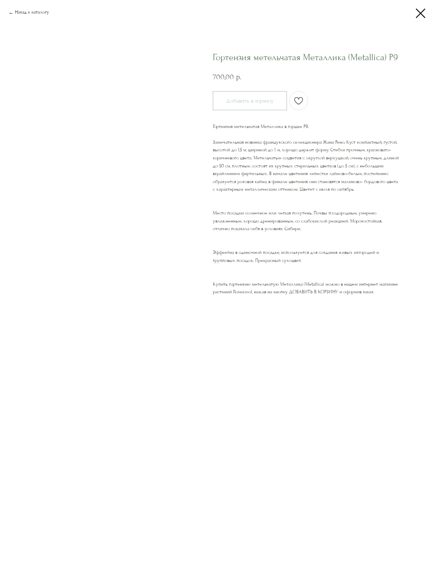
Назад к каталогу (32, 12)
